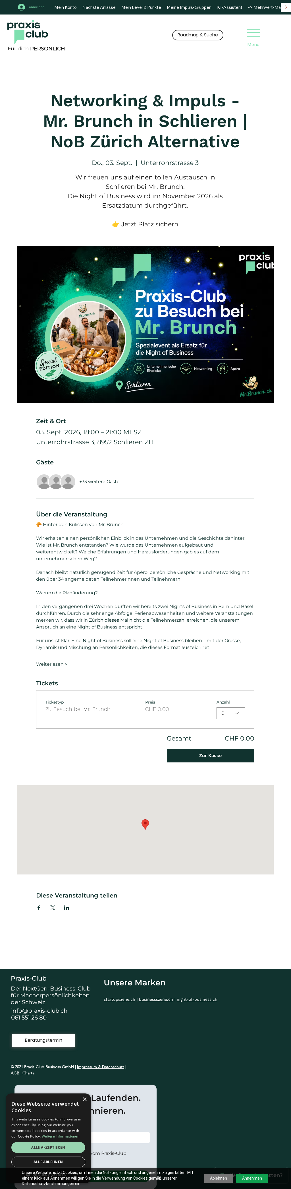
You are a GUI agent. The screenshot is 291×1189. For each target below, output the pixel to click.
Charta (28, 1073)
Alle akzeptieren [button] (48, 1147)
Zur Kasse (210, 755)
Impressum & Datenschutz (100, 1066)
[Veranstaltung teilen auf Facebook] (38, 907)
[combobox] (231, 713)
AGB (15, 1073)
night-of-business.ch (197, 999)
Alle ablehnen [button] (48, 1161)
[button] (197, 35)
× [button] (84, 1099)
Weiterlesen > (51, 664)
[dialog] (48, 1138)
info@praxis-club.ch (39, 1010)
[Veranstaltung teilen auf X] (52, 907)
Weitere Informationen (60, 1136)
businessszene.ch (156, 999)
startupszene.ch (119, 999)
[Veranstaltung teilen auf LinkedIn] (66, 907)
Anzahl (223, 702)
